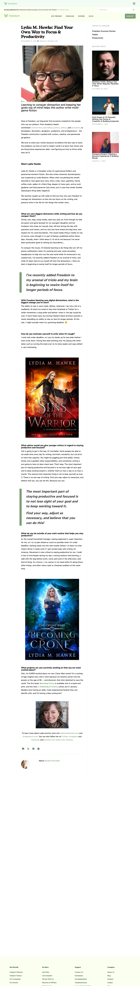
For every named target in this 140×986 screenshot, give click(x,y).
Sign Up (130, 16)
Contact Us (79, 972)
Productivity (97, 38)
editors (64, 127)
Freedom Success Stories (104, 31)
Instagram (73, 736)
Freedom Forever (16, 976)
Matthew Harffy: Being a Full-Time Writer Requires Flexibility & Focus (105, 84)
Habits (95, 34)
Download (70, 16)
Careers (110, 983)
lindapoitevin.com (30, 736)
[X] (28, 749)
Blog (109, 976)
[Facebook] (23, 749)
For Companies (15, 979)
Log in (91, 16)
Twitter (65, 736)
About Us (110, 972)
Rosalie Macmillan (49, 41)
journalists (75, 127)
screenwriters (36, 127)
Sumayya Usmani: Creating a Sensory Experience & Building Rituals (105, 156)
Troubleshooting (81, 983)
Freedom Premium (16, 972)
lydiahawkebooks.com (69, 733)
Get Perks (45, 972)
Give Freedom (47, 976)
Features (81, 16)
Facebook (35, 740)
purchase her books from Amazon (58, 740)
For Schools (14, 983)
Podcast (110, 979)
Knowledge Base (81, 979)
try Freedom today (63, 10)
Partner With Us (48, 979)
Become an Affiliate (49, 983)
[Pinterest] (33, 749)
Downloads (79, 976)
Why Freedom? (56, 16)
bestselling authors (51, 127)
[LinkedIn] (38, 749)
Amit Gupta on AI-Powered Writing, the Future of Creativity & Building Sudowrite (105, 119)
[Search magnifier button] (133, 9)
